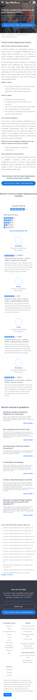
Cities (9, 637)
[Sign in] (34, 2)
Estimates (9, 643)
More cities (6, 575)
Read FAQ (18, 606)
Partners (9, 650)
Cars (9, 640)
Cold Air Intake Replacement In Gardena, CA (18, 528)
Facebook (9, 669)
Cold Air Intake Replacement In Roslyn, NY (17, 557)
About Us (9, 626)
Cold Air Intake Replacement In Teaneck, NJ (18, 548)
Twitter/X (9, 675)
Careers (9, 634)
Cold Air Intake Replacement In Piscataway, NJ (18, 554)
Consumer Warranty (28, 626)
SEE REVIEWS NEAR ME (18, 231)
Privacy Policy (27, 631)
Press (9, 629)
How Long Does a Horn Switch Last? (16, 429)
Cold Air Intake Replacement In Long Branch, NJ (19, 551)
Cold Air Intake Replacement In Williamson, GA (19, 536)
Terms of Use (27, 639)
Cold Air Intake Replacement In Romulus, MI (18, 545)
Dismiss (7, 694)
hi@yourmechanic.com (24, 601)
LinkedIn (9, 672)
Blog (9, 653)
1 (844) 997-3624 (10, 601)
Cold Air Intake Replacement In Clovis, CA (17, 533)
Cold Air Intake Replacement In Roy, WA (16, 573)
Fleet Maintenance (9, 631)
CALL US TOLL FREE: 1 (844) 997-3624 (18, 25)
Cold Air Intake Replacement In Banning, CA (18, 531)
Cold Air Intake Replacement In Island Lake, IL (18, 539)
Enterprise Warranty (28, 629)
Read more (28, 423)
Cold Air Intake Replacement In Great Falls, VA (18, 570)
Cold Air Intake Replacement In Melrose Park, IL (19, 542)
